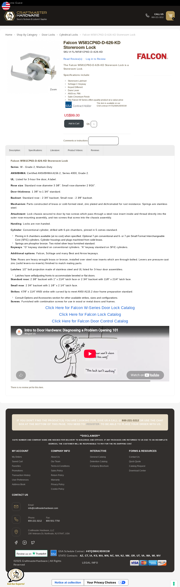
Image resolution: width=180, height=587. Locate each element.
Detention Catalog (98, 461)
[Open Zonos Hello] (6, 6)
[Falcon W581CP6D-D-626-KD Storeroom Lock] (33, 42)
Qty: (88, 124)
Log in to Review (96, 58)
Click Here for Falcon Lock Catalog (90, 314)
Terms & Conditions (60, 466)
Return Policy (57, 475)
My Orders (17, 457)
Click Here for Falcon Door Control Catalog (90, 321)
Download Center (137, 470)
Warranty (55, 480)
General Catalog (98, 457)
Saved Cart (17, 461)
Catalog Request (137, 466)
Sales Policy (57, 470)
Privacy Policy (57, 484)
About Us (55, 457)
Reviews (95, 150)
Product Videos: (75, 150)
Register (92, 424)
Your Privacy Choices (101, 582)
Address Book (18, 484)
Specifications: (35, 150)
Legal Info (90, 562)
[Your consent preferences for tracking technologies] (174, 583)
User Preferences (20, 480)
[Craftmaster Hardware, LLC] (25, 16)
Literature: (55, 150)
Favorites (16, 466)
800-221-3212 (35, 521)
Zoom (53, 89)
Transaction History (21, 475)
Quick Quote (135, 461)
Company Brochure (99, 466)
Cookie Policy (57, 489)
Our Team (55, 461)
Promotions (17, 470)
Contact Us (134, 457)
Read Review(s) (72, 58)
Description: (15, 150)
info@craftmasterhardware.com (43, 508)
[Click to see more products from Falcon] (152, 56)
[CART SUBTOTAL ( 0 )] (170, 15)
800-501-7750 (53, 521)
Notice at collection (68, 582)
